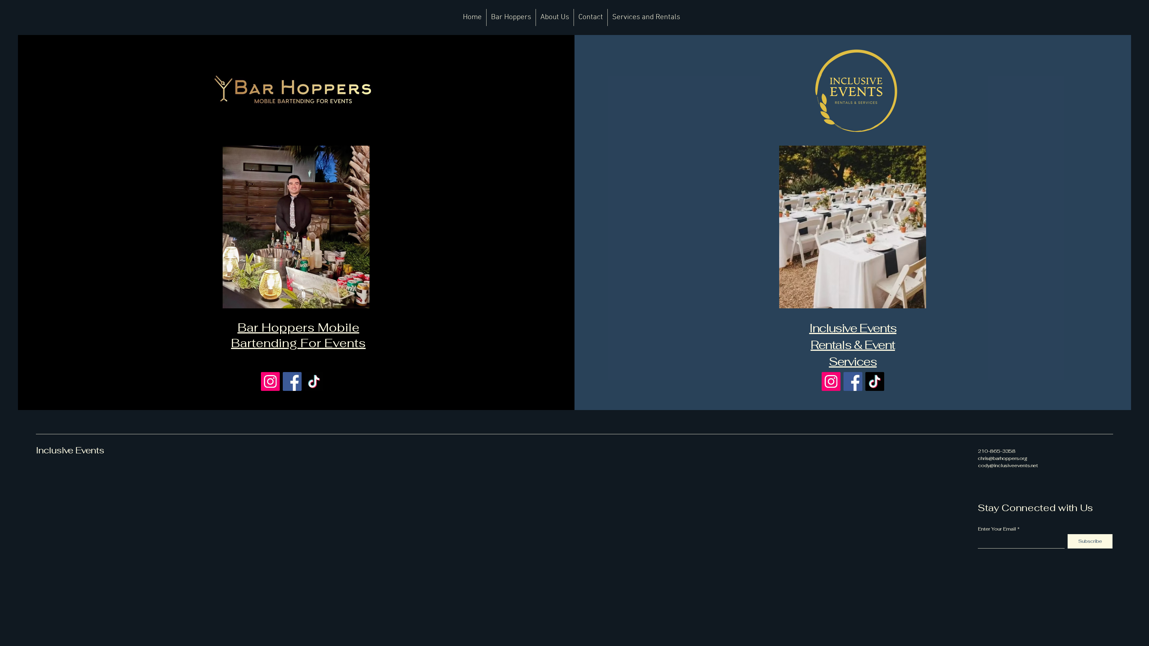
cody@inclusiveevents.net (1008, 465)
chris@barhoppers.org (1002, 458)
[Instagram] (270, 381)
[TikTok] (314, 381)
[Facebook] (292, 381)
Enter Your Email (997, 529)
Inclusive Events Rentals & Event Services (852, 344)
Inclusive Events (70, 450)
